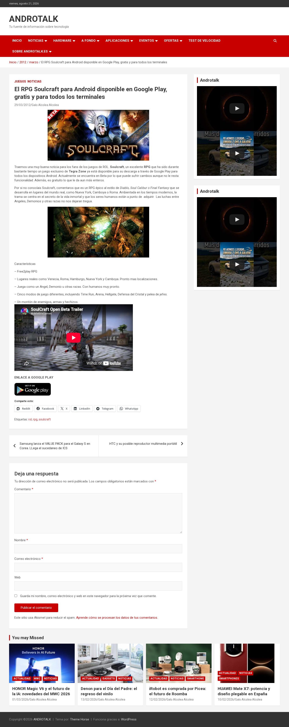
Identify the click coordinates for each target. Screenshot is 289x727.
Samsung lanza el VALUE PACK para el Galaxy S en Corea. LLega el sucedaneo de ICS (55, 446)
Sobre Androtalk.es (30, 51)
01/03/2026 (20, 699)
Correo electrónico (28, 559)
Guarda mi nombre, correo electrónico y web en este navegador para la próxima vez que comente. (88, 596)
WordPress (128, 719)
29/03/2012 (22, 105)
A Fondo (88, 41)
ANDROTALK (33, 19)
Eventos (146, 41)
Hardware (62, 41)
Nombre (21, 540)
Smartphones (229, 678)
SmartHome (195, 678)
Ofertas (171, 41)
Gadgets (108, 678)
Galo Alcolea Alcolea (45, 105)
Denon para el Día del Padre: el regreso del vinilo (109, 691)
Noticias (35, 41)
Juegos (20, 81)
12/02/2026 (157, 699)
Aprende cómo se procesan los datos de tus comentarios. (117, 618)
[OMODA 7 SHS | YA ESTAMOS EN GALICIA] (237, 153)
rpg (35, 419)
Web (17, 577)
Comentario (23, 489)
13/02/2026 (89, 699)
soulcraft (45, 419)
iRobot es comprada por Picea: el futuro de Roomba (177, 691)
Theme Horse (79, 719)
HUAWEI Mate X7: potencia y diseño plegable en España (244, 691)
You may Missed (28, 637)
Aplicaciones (117, 41)
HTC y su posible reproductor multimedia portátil (143, 444)
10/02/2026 (226, 699)
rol (30, 419)
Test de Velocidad (204, 41)
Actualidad (22, 678)
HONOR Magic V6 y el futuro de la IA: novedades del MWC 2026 (41, 691)
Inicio (17, 41)
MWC (37, 678)
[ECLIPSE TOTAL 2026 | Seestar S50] (237, 108)
